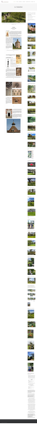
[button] (34, 1)
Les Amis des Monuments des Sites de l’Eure (16, 23)
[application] (31, 164)
